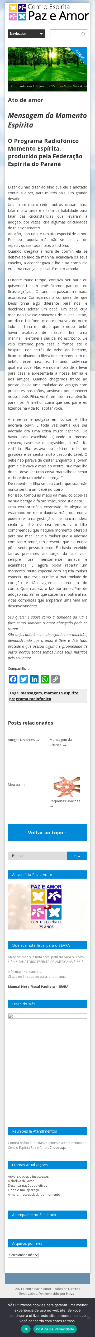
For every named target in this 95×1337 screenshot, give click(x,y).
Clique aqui (58, 1147)
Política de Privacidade (55, 1329)
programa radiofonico (30, 698)
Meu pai (14, 784)
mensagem (31, 692)
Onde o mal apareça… (24, 1190)
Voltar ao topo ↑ (47, 832)
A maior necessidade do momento (34, 1194)
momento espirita (61, 692)
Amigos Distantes (21, 740)
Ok (25, 1329)
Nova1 (71, 1293)
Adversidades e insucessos (28, 1176)
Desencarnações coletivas (27, 1185)
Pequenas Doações (65, 801)
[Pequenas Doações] (67, 796)
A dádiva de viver (21, 1181)
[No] (88, 1317)
